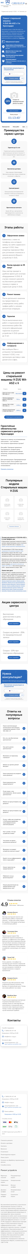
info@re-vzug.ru (9, 1102)
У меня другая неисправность (14, 417)
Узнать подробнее (14, 623)
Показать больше (14, 526)
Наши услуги (5, 1157)
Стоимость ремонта (7, 1140)
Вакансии (4, 1149)
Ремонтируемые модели (8, 1154)
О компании (4, 1151)
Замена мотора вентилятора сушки (16, 591)
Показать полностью (7, 469)
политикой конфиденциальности (17, 82)
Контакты (4, 1146)
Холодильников (15, 1180)
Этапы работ (16, 126)
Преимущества (5, 126)
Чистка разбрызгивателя (13, 586)
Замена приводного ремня (9, 581)
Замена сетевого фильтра (9, 584)
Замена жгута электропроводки (16, 582)
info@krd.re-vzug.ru (10, 1036)
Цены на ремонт (14, 110)
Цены (23, 126)
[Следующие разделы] (27, 127)
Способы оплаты (6, 1165)
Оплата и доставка (6, 1143)
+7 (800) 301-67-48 (17, 3)
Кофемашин (4, 1185)
